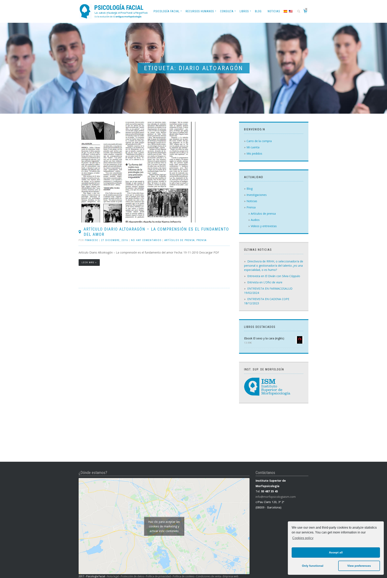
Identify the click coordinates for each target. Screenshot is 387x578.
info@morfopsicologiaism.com (276, 497)
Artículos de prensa (179, 240)
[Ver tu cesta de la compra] (306, 12)
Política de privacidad (158, 576)
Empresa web (230, 576)
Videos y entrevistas (264, 226)
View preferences (359, 565)
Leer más (88, 262)
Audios (255, 220)
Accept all (336, 552)
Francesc (91, 240)
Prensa (202, 240)
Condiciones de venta (208, 576)
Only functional (312, 565)
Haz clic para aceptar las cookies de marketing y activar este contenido (164, 526)
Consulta (227, 11)
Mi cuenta (253, 147)
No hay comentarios (146, 240)
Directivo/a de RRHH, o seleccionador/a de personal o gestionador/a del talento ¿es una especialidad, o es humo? (273, 265)
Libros (244, 11)
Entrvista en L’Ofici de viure (264, 282)
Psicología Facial (167, 11)
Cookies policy (302, 538)
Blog (258, 11)
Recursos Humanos (200, 11)
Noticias (274, 11)
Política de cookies (183, 576)
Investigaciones (257, 195)
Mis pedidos (254, 153)
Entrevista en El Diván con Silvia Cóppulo (273, 276)
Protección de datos (132, 576)
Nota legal (113, 576)
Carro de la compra (259, 141)
